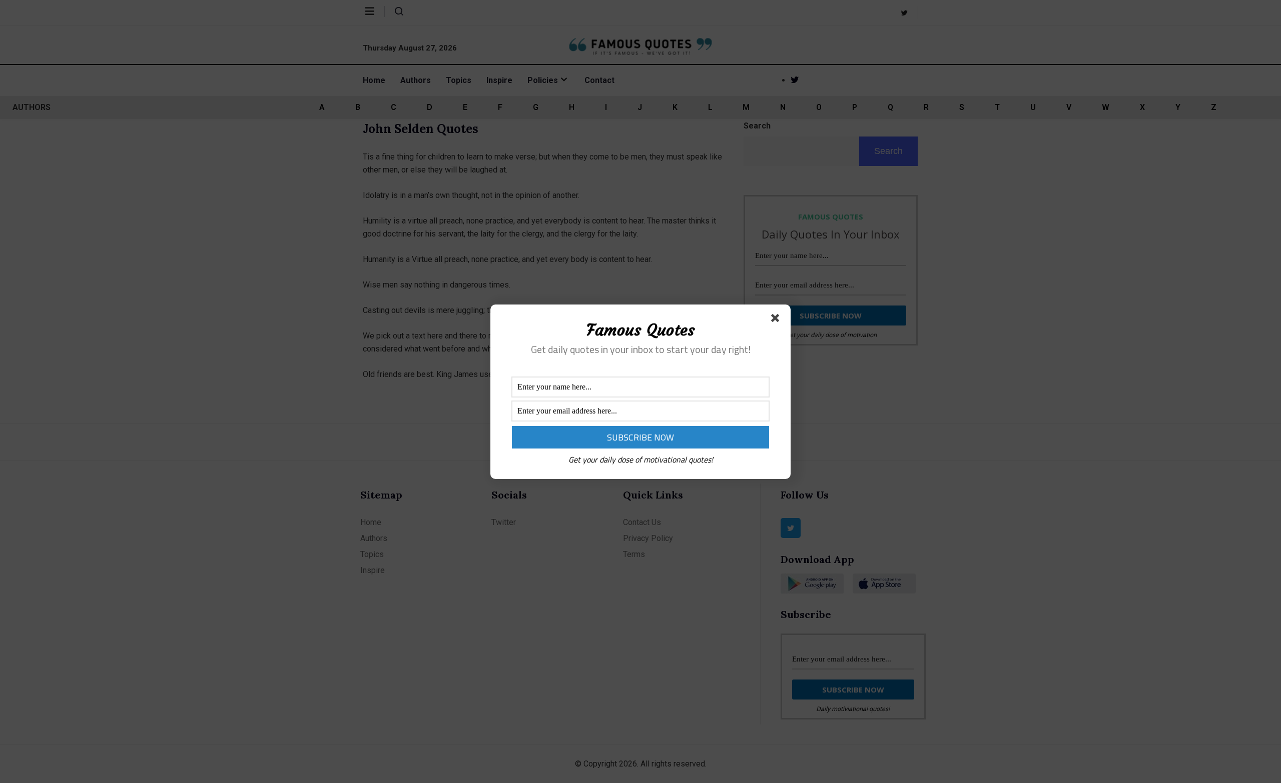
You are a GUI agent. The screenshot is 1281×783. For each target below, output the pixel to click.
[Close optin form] (777, 320)
